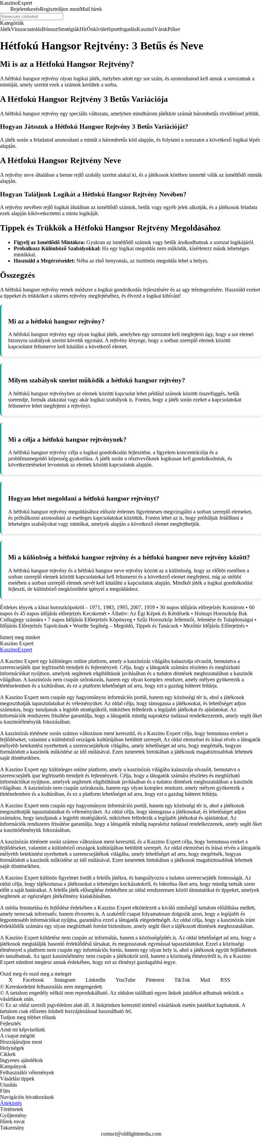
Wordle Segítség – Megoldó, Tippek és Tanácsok (125, 626)
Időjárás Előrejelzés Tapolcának (34, 626)
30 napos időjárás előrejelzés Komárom (202, 607)
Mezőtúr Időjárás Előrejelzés (214, 626)
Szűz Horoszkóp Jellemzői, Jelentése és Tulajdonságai (195, 619)
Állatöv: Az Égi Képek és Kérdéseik (150, 613)
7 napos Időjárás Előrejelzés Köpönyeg (90, 619)
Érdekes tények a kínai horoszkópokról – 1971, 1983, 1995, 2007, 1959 (77, 607)
